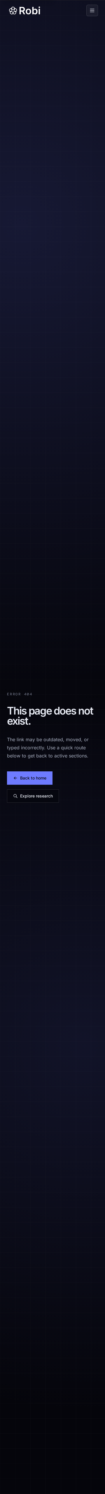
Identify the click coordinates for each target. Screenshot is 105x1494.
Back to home (33, 777)
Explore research (36, 795)
